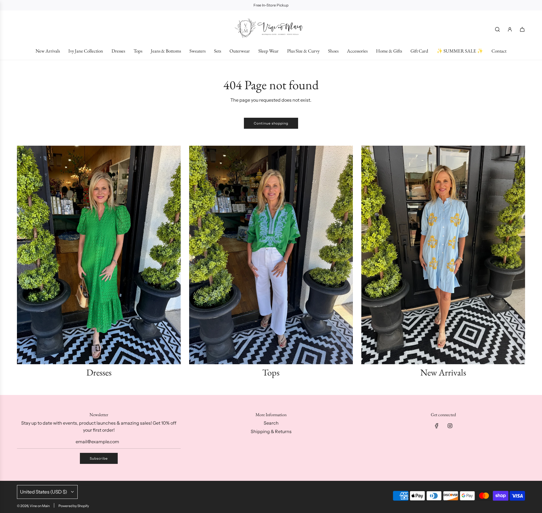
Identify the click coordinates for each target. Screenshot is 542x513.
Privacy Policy (503, 486)
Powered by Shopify (73, 506)
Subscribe (99, 458)
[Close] (526, 335)
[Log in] (510, 29)
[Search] (497, 29)
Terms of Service (461, 492)
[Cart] (522, 29)
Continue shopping (271, 123)
